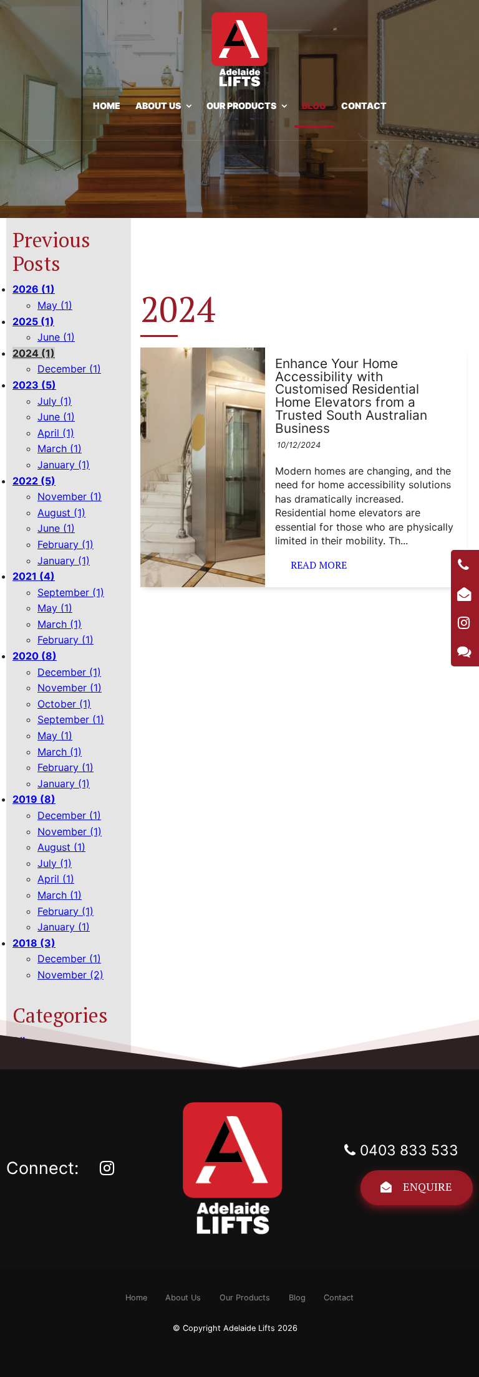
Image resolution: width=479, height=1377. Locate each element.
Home (106, 105)
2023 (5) (34, 385)
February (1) (65, 544)
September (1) (70, 592)
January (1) (63, 464)
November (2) (70, 974)
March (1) (59, 448)
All (18, 1040)
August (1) (61, 512)
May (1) (54, 305)
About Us (158, 105)
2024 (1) (33, 353)
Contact (364, 105)
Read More (319, 565)
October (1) (64, 704)
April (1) (55, 433)
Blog (314, 105)
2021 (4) (33, 576)
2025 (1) (33, 321)
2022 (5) (34, 481)
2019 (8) (34, 799)
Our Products (241, 105)
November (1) (69, 496)
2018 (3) (34, 943)
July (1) (54, 401)
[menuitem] (136, 1298)
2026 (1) (33, 289)
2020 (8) (34, 656)
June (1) (56, 337)
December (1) (69, 368)
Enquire (427, 1186)
